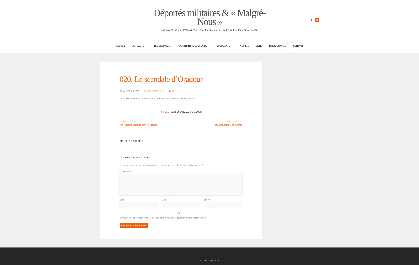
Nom (122, 200)
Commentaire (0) (155, 91)
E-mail (165, 200)
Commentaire (126, 171)
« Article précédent (128, 121)
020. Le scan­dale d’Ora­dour (161, 79)
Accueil (120, 46)
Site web (208, 200)
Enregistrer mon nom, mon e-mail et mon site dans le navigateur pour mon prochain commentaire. (162, 218)
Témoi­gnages (162, 46)
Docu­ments (223, 46)
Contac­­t (298, 46)
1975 (174, 91)
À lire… (244, 46)
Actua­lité (138, 46)
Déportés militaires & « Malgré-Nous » (209, 17)
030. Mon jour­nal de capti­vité (229, 125)
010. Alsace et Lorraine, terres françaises (138, 125)
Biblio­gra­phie (277, 46)
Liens (259, 46)
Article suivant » (235, 121)
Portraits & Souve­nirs (193, 46)
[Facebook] (311, 20)
